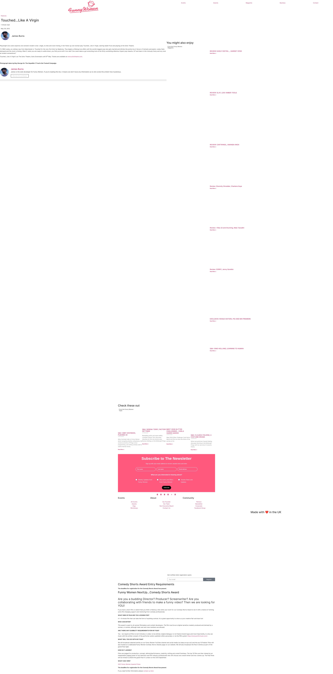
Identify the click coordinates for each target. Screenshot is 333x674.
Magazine (249, 3)
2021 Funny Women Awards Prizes (129, 664)
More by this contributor (20, 76)
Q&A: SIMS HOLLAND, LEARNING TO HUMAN (227, 348)
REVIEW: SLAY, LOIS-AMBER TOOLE (223, 93)
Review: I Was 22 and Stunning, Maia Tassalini (227, 228)
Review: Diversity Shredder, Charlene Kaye (226, 186)
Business (282, 3)
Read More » (213, 53)
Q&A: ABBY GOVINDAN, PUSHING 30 (127, 434)
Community (188, 498)
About (153, 498)
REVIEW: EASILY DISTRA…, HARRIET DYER (226, 51)
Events (183, 3)
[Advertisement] (218, 391)
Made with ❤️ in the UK (266, 512)
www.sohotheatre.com (74, 56)
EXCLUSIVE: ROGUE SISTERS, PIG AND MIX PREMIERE (230, 319)
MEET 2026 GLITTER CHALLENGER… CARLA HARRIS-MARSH (175, 431)
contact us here (148, 671)
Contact (315, 3)
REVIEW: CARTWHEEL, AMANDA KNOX (224, 145)
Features (3, 16)
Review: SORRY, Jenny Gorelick (221, 269)
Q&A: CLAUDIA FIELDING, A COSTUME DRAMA (201, 436)
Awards (215, 3)
